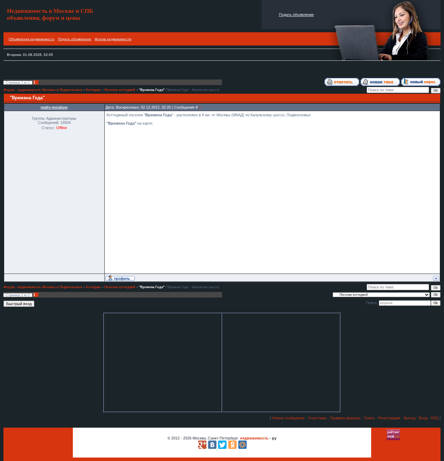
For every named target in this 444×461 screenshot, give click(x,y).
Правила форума (345, 418)
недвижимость (254, 438)
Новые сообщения (288, 418)
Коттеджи (93, 90)
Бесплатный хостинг (419, 439)
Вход (423, 418)
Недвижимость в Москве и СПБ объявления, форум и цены (50, 14)
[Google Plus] (202, 445)
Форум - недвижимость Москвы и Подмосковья (42, 90)
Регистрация (389, 418)
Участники (317, 418)
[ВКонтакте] (212, 445)
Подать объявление (296, 14)
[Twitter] (222, 445)
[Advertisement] (129, 71)
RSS (434, 418)
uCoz (405, 443)
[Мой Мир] (242, 445)
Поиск (369, 418)
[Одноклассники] (232, 445)
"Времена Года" (151, 90)
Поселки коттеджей (119, 90)
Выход (409, 418)
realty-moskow (54, 107)
